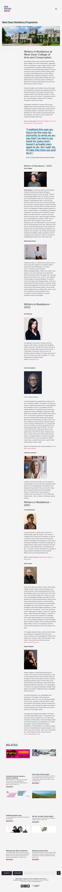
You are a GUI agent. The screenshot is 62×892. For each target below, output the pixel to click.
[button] (56, 9)
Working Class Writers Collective (17, 850)
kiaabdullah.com (34, 359)
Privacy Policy (42, 878)
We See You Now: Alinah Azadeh (42, 816)
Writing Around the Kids (40, 850)
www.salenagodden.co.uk (32, 734)
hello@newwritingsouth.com (19, 880)
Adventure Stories (37, 881)
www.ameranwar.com (32, 642)
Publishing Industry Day (14, 815)
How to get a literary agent (40, 774)
